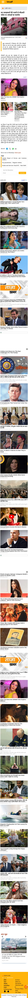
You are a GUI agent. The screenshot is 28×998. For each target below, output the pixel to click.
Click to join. (17, 152)
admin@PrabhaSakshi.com (7, 37)
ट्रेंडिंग (5, 980)
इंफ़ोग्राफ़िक (6, 985)
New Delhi (23, 165)
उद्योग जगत (8, 8)
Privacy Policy (19, 988)
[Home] (3, 8)
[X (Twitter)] (25, 26)
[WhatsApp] (25, 29)
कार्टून (5, 987)
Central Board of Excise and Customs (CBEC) (14, 158)
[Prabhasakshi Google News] (26, 38)
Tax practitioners (6, 162)
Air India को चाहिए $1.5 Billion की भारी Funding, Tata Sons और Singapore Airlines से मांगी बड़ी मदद (13, 956)
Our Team (18, 992)
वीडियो (5, 983)
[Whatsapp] (13, 149)
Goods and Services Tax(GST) (10, 165)
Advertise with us (19, 986)
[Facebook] (25, 23)
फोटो (5, 981)
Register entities (17, 162)
